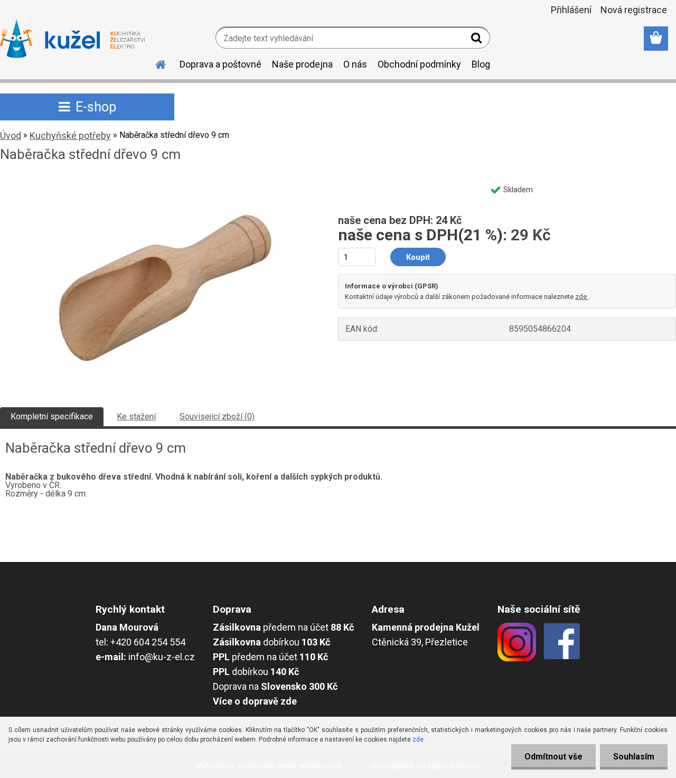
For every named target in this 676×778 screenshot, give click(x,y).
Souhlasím (633, 757)
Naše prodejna (302, 64)
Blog (481, 64)
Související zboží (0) (217, 416)
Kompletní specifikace (52, 416)
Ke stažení (136, 416)
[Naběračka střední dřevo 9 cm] (157, 183)
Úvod (10, 135)
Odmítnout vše (553, 757)
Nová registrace (633, 9)
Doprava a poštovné (220, 64)
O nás (355, 64)
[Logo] (72, 39)
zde (581, 297)
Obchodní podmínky (419, 64)
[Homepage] (154, 63)
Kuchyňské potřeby (70, 135)
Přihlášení (571, 9)
